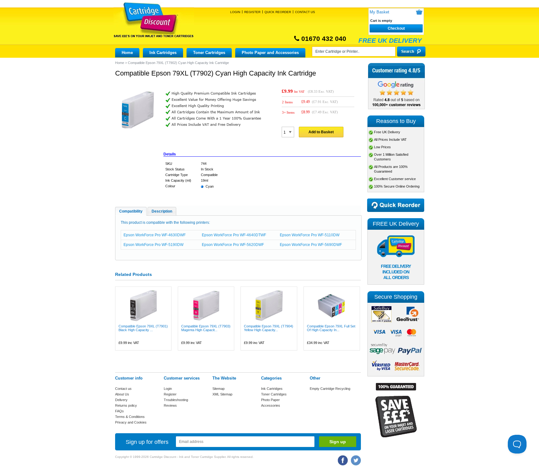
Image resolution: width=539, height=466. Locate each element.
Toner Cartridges (209, 52)
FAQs (119, 411)
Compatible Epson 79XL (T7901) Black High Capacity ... (143, 328)
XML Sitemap (222, 394)
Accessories (270, 405)
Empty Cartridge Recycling (330, 388)
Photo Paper (270, 400)
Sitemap (218, 388)
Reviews (170, 405)
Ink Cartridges (163, 52)
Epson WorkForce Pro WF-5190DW (153, 245)
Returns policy (126, 405)
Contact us (123, 388)
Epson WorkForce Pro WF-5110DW (309, 235)
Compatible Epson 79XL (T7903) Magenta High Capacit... (206, 328)
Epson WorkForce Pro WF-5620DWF (233, 245)
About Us (122, 394)
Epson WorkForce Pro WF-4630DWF (155, 235)
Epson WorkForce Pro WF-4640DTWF (234, 235)
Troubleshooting (176, 400)
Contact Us (305, 12)
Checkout (396, 28)
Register (252, 12)
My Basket (379, 12)
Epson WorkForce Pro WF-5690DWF (311, 245)
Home (127, 52)
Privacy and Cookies (131, 422)
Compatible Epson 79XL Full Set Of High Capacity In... (331, 328)
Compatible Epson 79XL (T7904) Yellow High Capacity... (268, 328)
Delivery (121, 400)
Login (235, 12)
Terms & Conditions (130, 417)
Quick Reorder (278, 12)
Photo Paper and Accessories (270, 52)
